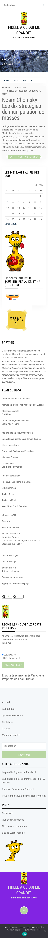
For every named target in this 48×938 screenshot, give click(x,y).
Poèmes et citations (11, 475)
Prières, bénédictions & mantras (16, 482)
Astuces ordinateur (10, 571)
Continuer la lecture (23, 157)
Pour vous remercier (11, 527)
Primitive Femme (11, 789)
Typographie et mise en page (15, 583)
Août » (14, 224)
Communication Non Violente (15, 398)
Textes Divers (8, 494)
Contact (6, 728)
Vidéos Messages (10, 555)
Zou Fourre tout (9, 567)
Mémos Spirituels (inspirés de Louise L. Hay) (23, 405)
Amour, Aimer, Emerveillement (16, 420)
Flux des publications (13, 819)
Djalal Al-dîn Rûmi (10, 424)
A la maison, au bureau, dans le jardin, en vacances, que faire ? (21, 542)
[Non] (44, 931)
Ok (25, 934)
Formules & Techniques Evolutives (18, 451)
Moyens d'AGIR (9, 515)
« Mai (7, 224)
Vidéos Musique (9, 561)
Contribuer (7, 722)
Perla (7, 87)
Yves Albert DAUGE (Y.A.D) (14, 506)
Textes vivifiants (9, 500)
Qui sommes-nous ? (12, 715)
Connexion (7, 813)
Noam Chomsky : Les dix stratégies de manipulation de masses (23, 108)
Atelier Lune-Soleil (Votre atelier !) (17, 433)
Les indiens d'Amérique (12, 467)
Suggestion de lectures (12, 577)
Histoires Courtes (10, 457)
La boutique (8, 708)
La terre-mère (8, 463)
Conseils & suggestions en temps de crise (21, 439)
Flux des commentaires (14, 826)
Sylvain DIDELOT (10, 488)
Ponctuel (6, 521)
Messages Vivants (10, 411)
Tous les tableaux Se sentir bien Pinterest (24, 795)
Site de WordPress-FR (13, 832)
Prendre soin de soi (11, 533)
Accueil (6, 702)
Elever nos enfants (10, 445)
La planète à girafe (12, 772)
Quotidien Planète (10, 537)
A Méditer (6, 414)
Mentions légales (11, 735)
